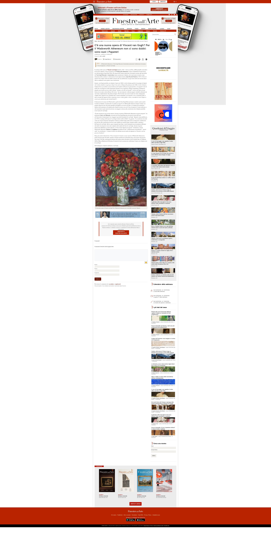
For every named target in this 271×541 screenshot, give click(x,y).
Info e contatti (127, 515)
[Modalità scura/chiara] (146, 60)
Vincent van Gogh (112, 70)
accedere (111, 284)
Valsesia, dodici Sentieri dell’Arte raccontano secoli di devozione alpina (162, 214)
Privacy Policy (147, 515)
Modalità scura (156, 515)
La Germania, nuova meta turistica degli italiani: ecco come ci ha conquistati (163, 364)
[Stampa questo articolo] (139, 59)
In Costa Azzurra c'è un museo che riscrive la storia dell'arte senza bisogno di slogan (162, 154)
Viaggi (136, 28)
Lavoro (162, 28)
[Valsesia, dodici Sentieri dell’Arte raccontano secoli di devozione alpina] (163, 210)
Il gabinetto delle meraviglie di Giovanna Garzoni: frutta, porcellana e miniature (161, 202)
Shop (168, 28)
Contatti (141, 14)
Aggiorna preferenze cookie (158, 525)
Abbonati (163, 1)
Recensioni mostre (118, 28)
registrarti (118, 284)
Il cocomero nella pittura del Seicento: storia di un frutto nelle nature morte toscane (162, 166)
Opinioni (129, 28)
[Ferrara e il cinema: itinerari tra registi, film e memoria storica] (163, 247)
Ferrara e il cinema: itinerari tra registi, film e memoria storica (162, 251)
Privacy (151, 525)
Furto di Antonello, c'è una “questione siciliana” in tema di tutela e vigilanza (163, 428)
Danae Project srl (147, 525)
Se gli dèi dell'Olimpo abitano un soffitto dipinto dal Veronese (163, 178)
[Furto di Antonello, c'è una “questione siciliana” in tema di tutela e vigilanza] (163, 433)
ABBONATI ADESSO (135, 504)
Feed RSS (140, 515)
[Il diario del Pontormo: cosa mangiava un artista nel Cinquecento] (163, 344)
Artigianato (140, 31)
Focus (133, 31)
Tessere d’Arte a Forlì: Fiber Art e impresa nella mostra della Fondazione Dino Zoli (162, 263)
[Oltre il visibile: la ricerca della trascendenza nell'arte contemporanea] (163, 382)
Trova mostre (152, 28)
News (96, 28)
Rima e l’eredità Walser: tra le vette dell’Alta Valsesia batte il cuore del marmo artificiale (162, 227)
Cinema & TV (163, 31)
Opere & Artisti (105, 28)
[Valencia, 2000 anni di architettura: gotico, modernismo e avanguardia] (163, 234)
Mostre (119, 31)
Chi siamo (125, 14)
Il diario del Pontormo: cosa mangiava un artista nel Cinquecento (163, 339)
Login (154, 1)
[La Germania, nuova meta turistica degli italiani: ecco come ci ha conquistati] (163, 369)
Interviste (126, 31)
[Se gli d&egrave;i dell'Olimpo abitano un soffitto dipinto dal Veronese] (163, 174)
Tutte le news (105, 31)
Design (143, 28)
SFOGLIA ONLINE (103, 496)
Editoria (148, 31)
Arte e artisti (102, 56)
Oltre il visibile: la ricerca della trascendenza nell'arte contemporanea (162, 377)
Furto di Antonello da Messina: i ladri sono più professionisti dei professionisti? (162, 326)
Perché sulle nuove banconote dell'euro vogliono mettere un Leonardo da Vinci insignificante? (161, 313)
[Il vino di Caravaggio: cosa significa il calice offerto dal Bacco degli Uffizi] (163, 137)
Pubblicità (149, 14)
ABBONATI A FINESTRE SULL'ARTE (121, 232)
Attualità (113, 31)
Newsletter (134, 14)
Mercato (155, 31)
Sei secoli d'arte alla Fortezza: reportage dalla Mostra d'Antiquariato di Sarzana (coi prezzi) (162, 402)
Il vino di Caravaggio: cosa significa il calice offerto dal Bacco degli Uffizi (162, 141)
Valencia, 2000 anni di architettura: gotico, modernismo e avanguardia (161, 239)
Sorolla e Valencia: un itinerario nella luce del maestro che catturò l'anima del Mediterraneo (162, 275)
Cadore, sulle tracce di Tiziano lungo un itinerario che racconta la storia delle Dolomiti (162, 190)
